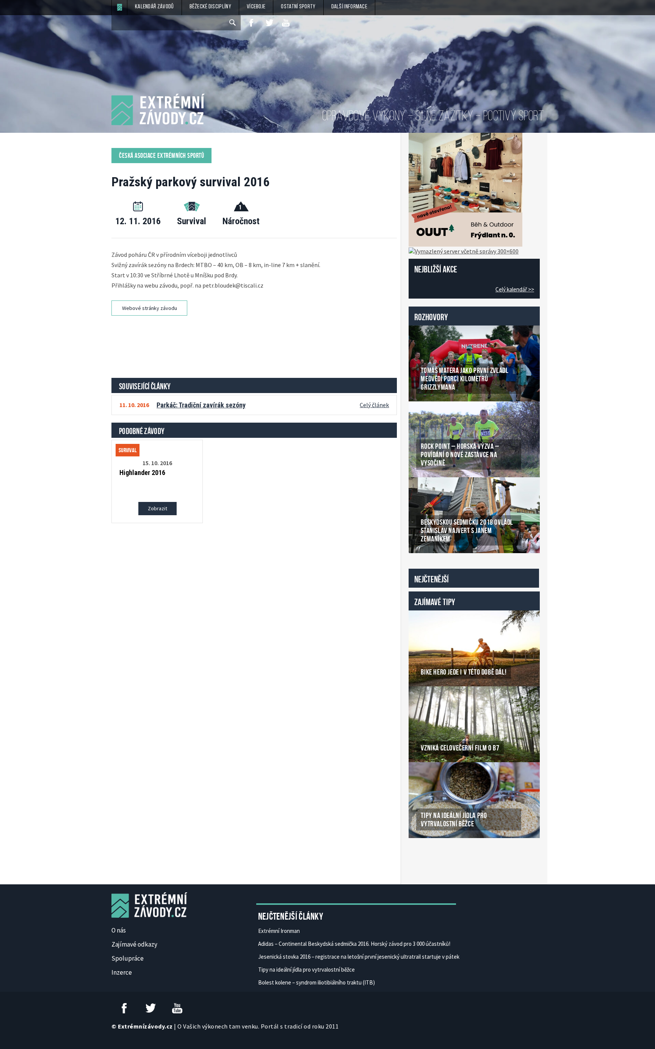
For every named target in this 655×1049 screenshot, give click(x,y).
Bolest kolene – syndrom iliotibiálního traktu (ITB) (316, 982)
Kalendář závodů (154, 7)
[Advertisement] (255, 344)
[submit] (233, 23)
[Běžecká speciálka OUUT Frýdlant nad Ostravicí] (465, 189)
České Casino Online (425, 857)
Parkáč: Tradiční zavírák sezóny (201, 405)
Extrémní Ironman (279, 930)
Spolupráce (127, 958)
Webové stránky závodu (149, 308)
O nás (118, 930)
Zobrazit (157, 508)
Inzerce (121, 972)
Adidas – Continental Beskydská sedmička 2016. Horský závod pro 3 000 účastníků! (354, 943)
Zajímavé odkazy (134, 944)
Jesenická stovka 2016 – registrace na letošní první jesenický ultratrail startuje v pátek (358, 956)
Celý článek (374, 405)
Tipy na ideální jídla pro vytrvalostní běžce (306, 969)
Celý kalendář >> (514, 289)
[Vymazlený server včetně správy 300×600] (464, 250)
